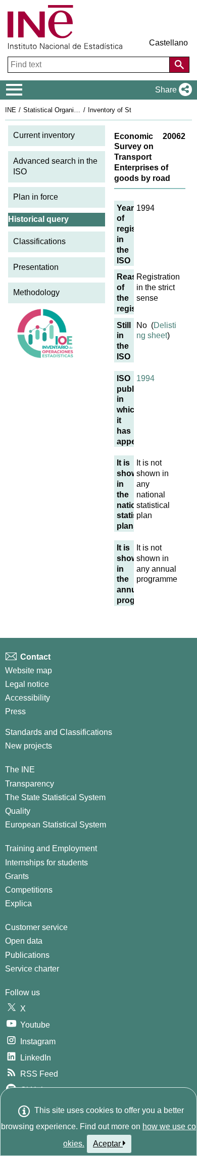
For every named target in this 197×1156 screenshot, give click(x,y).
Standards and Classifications (58, 732)
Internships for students (46, 862)
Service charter (32, 968)
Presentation (36, 267)
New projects (28, 746)
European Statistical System (55, 824)
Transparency (29, 783)
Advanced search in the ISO (55, 166)
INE (10, 110)
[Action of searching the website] (179, 65)
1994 (145, 378)
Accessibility (27, 697)
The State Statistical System (55, 797)
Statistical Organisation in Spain (70, 110)
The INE (20, 769)
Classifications (39, 241)
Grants (17, 876)
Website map (28, 670)
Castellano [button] (168, 42)
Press (15, 711)
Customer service (36, 927)
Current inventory (44, 135)
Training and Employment (51, 848)
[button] (171, 90)
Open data (23, 941)
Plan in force (35, 197)
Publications (27, 955)
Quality (17, 811)
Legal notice (27, 684)
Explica (18, 903)
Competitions (29, 890)
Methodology (36, 292)
